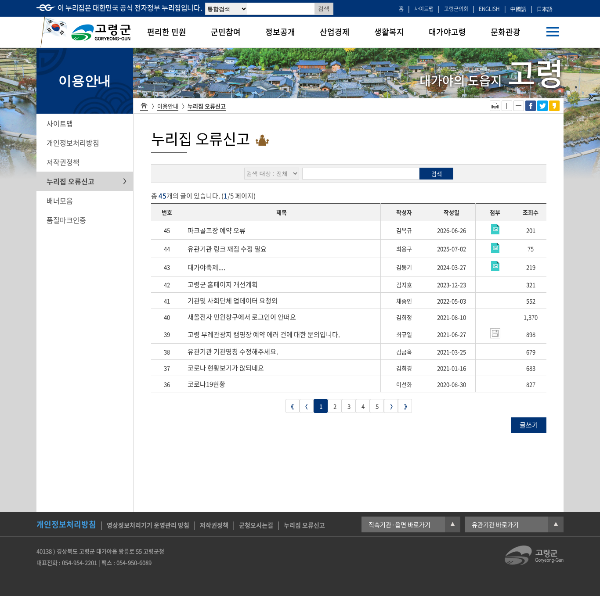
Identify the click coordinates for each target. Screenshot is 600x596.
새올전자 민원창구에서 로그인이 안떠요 (242, 317)
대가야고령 (447, 32)
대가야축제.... (206, 267)
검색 (436, 173)
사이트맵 (424, 9)
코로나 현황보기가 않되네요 (226, 368)
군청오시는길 (256, 525)
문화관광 (505, 32)
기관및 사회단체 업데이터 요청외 (233, 300)
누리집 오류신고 (70, 181)
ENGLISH (489, 9)
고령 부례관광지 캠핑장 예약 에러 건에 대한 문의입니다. (264, 334)
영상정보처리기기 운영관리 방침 (148, 525)
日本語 (545, 9)
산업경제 (335, 32)
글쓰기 (529, 425)
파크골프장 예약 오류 (217, 230)
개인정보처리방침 (73, 142)
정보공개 (280, 32)
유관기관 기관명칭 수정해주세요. (233, 351)
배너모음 (60, 200)
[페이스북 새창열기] (530, 108)
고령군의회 (456, 9)
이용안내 (167, 106)
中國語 (518, 9)
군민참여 (226, 32)
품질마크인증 (66, 220)
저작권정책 (63, 162)
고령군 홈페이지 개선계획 (223, 284)
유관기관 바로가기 (515, 524)
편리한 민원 (166, 32)
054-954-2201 (79, 562)
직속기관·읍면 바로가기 (412, 524)
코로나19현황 (206, 384)
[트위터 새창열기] (542, 108)
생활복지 (389, 32)
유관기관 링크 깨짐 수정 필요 (227, 249)
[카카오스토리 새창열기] (554, 108)
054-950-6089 (134, 562)
